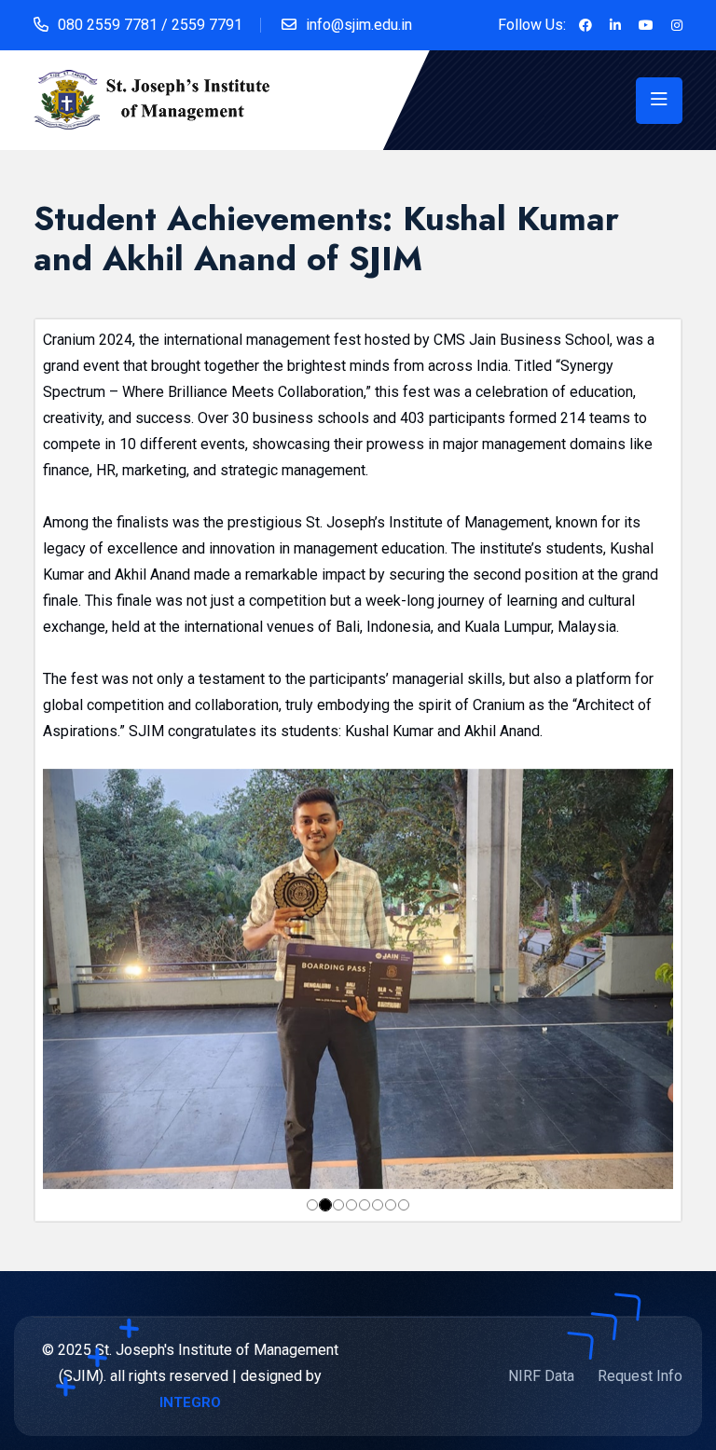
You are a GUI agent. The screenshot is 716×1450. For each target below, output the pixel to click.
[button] (90, 979)
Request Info (640, 1376)
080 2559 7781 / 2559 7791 (150, 25)
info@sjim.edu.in (359, 25)
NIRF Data (541, 1376)
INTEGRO (190, 1402)
